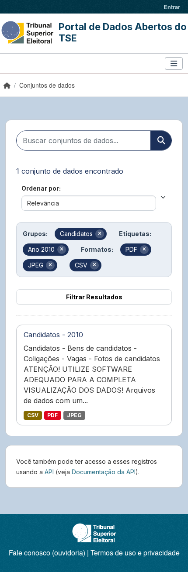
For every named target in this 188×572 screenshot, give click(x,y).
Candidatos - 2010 (53, 334)
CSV (32, 415)
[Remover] (99, 233)
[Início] (6, 85)
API (49, 472)
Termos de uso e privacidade (135, 553)
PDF (52, 415)
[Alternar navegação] (174, 63)
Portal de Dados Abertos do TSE (123, 32)
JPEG (74, 415)
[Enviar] (160, 140)
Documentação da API (104, 472)
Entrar (172, 7)
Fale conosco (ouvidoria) (47, 553)
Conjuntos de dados (47, 85)
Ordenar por (40, 188)
